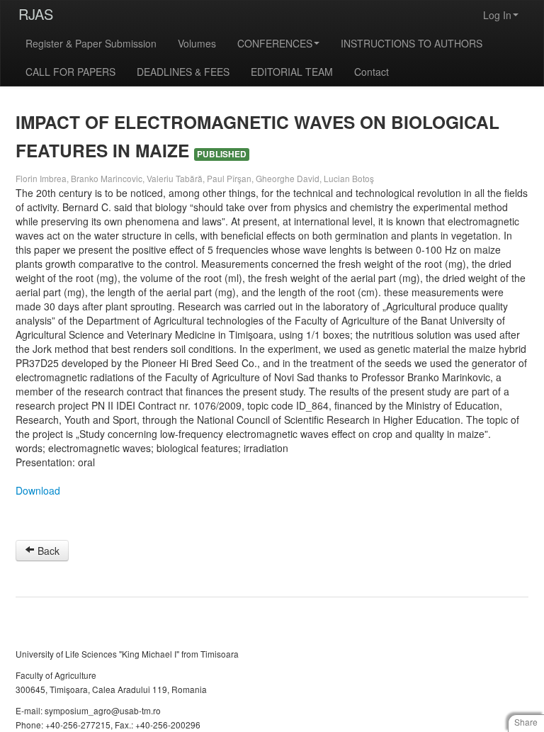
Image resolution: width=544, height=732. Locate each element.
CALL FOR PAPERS (70, 71)
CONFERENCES (274, 43)
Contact (371, 71)
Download (38, 490)
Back (47, 551)
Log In (497, 15)
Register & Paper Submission (91, 43)
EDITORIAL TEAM (292, 71)
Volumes (197, 43)
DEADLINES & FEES (183, 71)
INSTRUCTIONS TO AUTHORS (411, 43)
